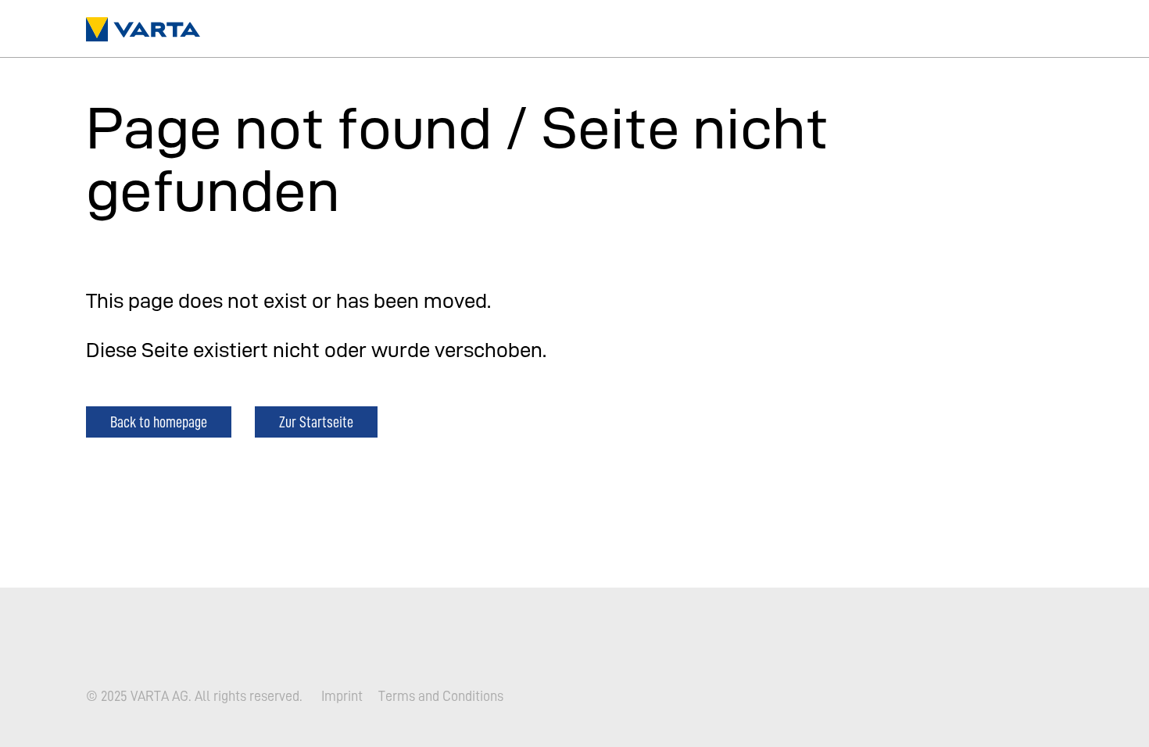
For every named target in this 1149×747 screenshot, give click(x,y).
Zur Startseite (316, 422)
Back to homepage (158, 422)
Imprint (342, 696)
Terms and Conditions (440, 696)
